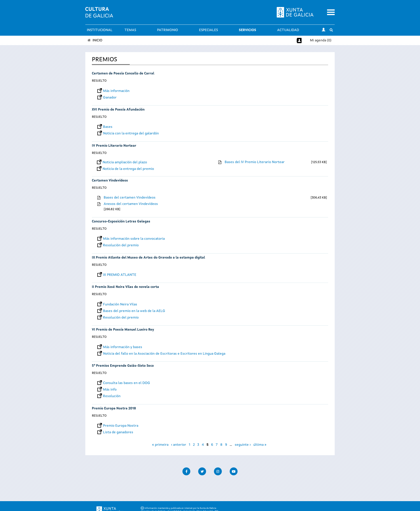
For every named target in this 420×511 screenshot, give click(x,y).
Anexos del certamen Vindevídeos (131, 204)
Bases (107, 127)
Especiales (208, 30)
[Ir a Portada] (99, 15)
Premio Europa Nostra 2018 (114, 408)
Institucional (99, 30)
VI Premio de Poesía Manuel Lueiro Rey (123, 329)
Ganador (110, 97)
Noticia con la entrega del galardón (131, 133)
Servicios (247, 30)
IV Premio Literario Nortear (114, 146)
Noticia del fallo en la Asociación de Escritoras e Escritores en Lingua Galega (164, 354)
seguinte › (243, 445)
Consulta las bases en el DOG (126, 383)
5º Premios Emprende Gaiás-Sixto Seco (123, 366)
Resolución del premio (121, 245)
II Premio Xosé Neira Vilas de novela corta (125, 287)
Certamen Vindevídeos (110, 180)
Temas (130, 30)
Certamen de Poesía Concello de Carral (123, 73)
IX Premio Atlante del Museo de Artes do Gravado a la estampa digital (148, 257)
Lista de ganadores (118, 432)
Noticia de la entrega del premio (128, 169)
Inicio (97, 40)
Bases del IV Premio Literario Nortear (255, 162)
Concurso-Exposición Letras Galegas (121, 221)
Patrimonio (167, 30)
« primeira (160, 445)
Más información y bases (122, 347)
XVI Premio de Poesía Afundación (118, 109)
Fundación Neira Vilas (120, 304)
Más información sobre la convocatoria (134, 239)
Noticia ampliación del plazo (125, 162)
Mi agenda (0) (320, 40)
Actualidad (288, 30)
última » (259, 445)
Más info (110, 389)
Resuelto (99, 80)
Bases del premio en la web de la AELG (134, 311)
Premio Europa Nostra (120, 426)
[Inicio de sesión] (323, 30)
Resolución (112, 396)
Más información (116, 91)
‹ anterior (178, 445)
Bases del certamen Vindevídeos (130, 197)
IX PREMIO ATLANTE (119, 275)
